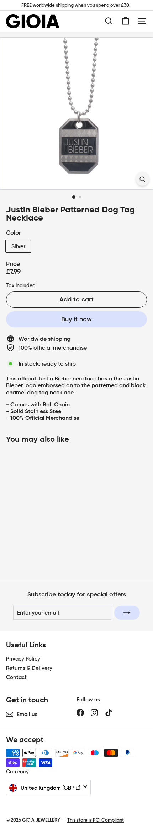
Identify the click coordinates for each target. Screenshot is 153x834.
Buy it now (76, 319)
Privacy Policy (23, 658)
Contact (16, 677)
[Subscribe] (127, 613)
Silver (18, 246)
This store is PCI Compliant (95, 820)
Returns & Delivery (29, 668)
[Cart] (125, 21)
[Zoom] (142, 178)
